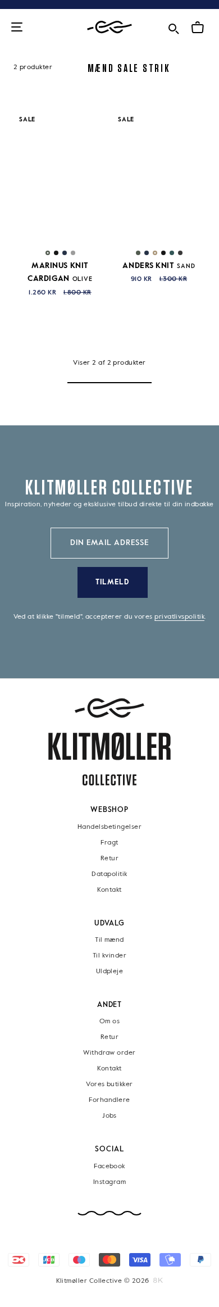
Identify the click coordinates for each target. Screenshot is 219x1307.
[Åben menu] (17, 27)
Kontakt (109, 890)
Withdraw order (109, 1053)
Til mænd (109, 940)
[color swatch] (47, 253)
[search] (173, 26)
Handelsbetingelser (109, 827)
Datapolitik (109, 874)
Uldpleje (110, 971)
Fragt (109, 842)
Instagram (109, 1182)
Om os (109, 1022)
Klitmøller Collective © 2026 (102, 1281)
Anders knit (158, 266)
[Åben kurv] (197, 27)
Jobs (109, 1116)
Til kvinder (109, 955)
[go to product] (60, 176)
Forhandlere (109, 1100)
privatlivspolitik (179, 617)
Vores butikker (109, 1085)
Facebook (109, 1166)
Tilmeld (112, 582)
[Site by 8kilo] (158, 1281)
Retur (109, 858)
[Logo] (109, 27)
